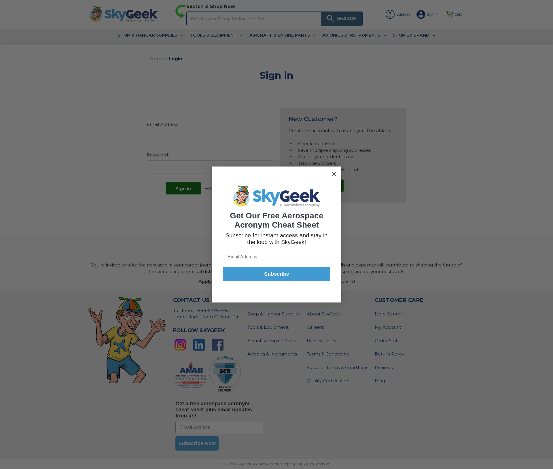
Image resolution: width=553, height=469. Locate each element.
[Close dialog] (334, 174)
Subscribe (276, 274)
